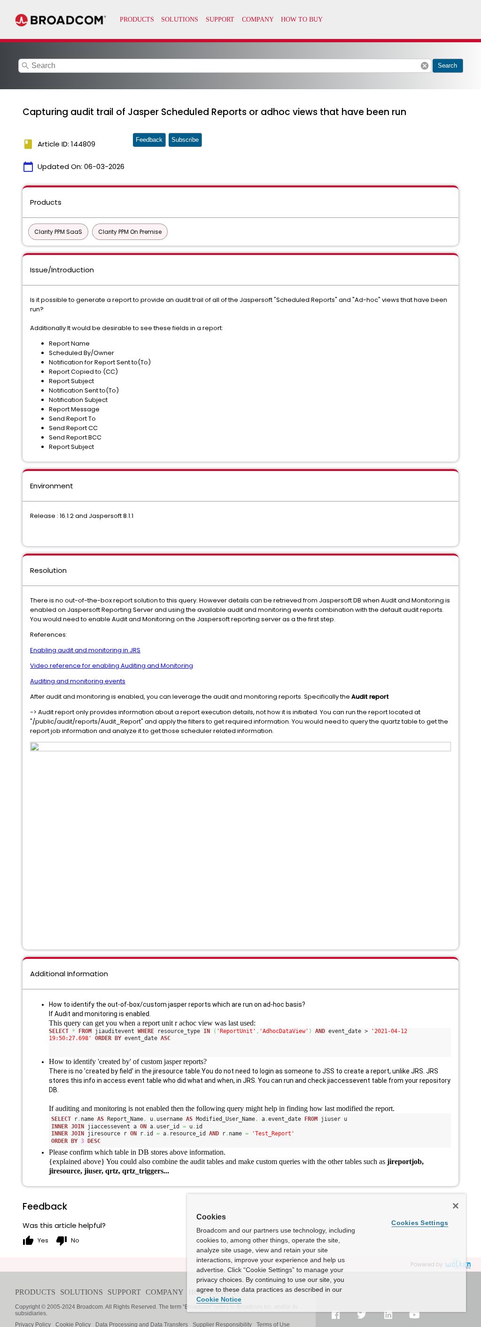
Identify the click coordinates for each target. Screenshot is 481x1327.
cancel (424, 65)
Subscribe (185, 139)
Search (447, 65)
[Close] (455, 1206)
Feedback (149, 139)
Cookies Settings (419, 1223)
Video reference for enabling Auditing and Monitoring (111, 665)
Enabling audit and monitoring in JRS (85, 650)
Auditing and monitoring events (77, 681)
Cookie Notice (218, 1299)
